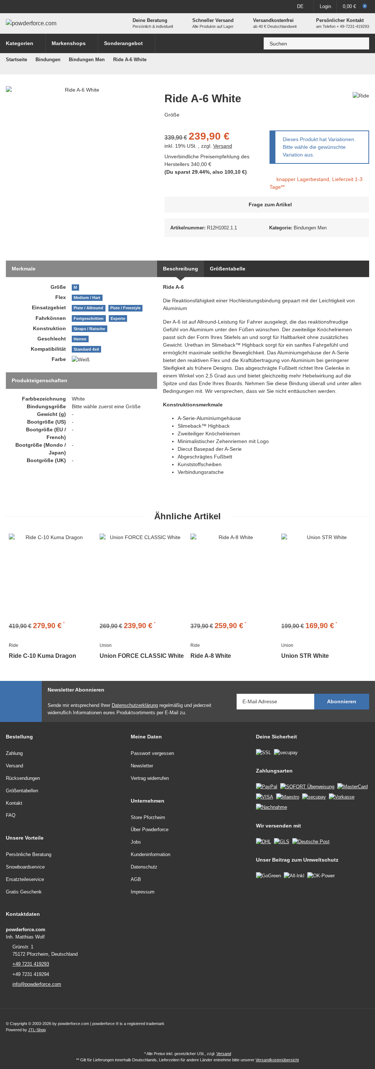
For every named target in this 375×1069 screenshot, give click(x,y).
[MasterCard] (352, 786)
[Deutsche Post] (311, 841)
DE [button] (300, 6)
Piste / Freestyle (125, 308)
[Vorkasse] (341, 796)
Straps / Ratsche (89, 329)
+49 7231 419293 (30, 964)
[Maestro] (287, 796)
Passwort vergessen (152, 753)
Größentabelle (227, 269)
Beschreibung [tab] (180, 269)
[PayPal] (266, 786)
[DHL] (263, 841)
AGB (136, 879)
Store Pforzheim (148, 817)
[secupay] (314, 796)
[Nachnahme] (271, 807)
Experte (118, 318)
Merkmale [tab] (24, 269)
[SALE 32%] (232, 576)
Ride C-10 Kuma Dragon (42, 656)
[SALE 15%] (323, 576)
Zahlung (14, 753)
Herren (80, 339)
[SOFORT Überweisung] (307, 786)
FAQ (10, 815)
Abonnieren (341, 701)
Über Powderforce (149, 829)
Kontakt (14, 803)
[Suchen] (361, 43)
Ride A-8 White (210, 656)
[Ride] (361, 96)
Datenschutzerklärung (135, 705)
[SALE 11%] (142, 576)
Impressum (143, 892)
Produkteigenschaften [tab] (39, 380)
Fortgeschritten (89, 318)
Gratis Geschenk (24, 892)
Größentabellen (22, 790)
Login (325, 6)
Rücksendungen (23, 778)
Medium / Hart (87, 297)
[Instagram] (363, 1027)
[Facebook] (348, 1027)
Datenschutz (144, 867)
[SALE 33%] (51, 576)
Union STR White (305, 656)
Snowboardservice (25, 867)
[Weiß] (81, 359)
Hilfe (21, 6)
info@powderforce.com (36, 984)
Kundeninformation (150, 854)
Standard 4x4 (86, 349)
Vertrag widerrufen (150, 778)
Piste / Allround (88, 308)
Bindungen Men (310, 228)
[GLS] (281, 841)
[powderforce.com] (31, 23)
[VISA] (264, 796)
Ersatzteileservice (25, 879)
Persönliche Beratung (28, 854)
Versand (222, 146)
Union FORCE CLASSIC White (142, 656)
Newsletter (142, 765)
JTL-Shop (37, 1030)
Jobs (136, 842)
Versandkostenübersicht (277, 1060)
